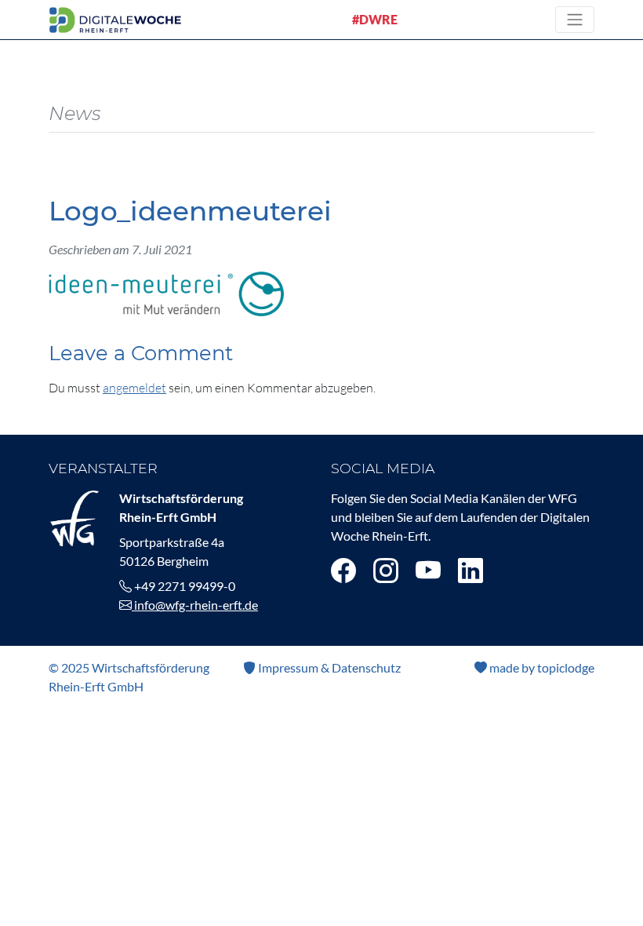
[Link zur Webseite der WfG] (74, 516)
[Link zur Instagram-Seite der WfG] (385, 570)
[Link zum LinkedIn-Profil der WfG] (470, 570)
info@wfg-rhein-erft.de (195, 604)
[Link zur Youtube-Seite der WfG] (428, 570)
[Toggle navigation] (574, 19)
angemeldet (134, 388)
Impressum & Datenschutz (328, 667)
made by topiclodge (540, 667)
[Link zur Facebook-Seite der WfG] (343, 570)
